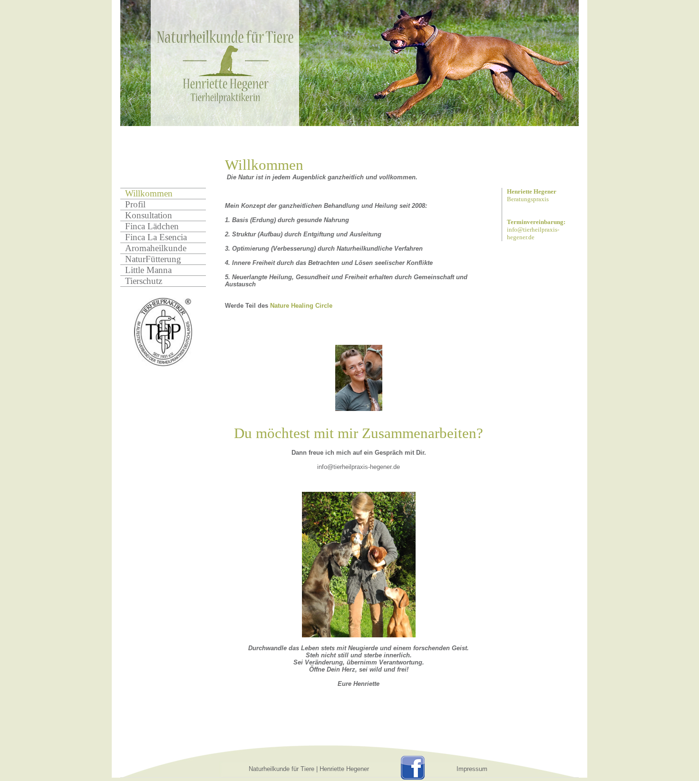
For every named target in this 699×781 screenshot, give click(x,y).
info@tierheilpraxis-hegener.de (533, 233)
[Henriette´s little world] (358, 378)
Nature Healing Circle (301, 305)
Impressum (471, 768)
